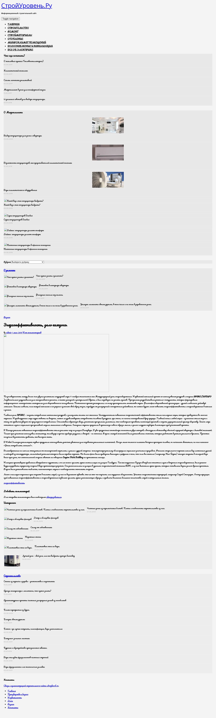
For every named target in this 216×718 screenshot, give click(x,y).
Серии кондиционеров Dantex (17, 219)
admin (9, 332)
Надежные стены (33, 536)
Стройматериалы (20, 35)
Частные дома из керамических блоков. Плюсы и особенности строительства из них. (126, 508)
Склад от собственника (41, 527)
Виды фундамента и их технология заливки (24, 666)
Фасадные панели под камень (49, 294)
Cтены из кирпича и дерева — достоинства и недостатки (29, 581)
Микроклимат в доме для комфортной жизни (24, 89)
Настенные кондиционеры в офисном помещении (25, 249)
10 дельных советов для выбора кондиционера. (24, 99)
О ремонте (9, 270)
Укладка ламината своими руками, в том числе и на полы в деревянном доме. (116, 304)
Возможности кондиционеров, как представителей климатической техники (38, 162)
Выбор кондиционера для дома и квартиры (23, 135)
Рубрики (7, 262)
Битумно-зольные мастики (17, 638)
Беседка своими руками (14, 619)
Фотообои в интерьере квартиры (54, 285)
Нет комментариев (32, 332)
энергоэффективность (14, 483)
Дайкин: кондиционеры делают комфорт (22, 234)
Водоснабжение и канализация (30, 46)
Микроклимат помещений (27, 42)
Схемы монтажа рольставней (18, 80)
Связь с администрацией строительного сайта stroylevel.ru (31, 685)
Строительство (18, 28)
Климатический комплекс (16, 70)
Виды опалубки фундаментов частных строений (26, 657)
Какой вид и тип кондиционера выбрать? (22, 204)
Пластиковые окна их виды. (47, 546)
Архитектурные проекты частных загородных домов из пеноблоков (35, 600)
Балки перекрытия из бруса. (17, 609)
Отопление (15, 39)
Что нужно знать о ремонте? (49, 275)
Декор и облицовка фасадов (46, 517)
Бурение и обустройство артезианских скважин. (25, 647)
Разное (7, 317)
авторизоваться (53, 497)
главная (13, 24)
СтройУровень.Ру (26, 5)
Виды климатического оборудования (20, 190)
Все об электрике (20, 49)
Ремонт (13, 31)
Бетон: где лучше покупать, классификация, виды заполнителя (33, 628)
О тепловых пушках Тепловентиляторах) (23, 61)
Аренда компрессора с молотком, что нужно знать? (27, 590)
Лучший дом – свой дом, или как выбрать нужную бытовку (48, 555)
